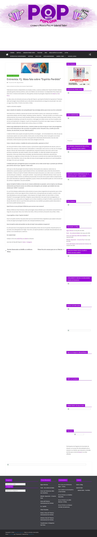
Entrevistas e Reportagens (18, 56)
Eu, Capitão (43, 506)
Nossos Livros (72, 56)
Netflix (19, 52)
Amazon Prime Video (29, 52)
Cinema (12, 52)
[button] (65, 56)
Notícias (30, 56)
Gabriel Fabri (60, 56)
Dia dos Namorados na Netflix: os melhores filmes (19, 251)
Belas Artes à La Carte (55, 52)
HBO (46, 52)
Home (24, 242)
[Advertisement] (48, 39)
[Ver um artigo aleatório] (90, 54)
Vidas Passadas (44, 509)
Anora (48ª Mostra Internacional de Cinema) (77, 244)
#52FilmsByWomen (48, 56)
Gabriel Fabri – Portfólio (84, 490)
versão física (19, 238)
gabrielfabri (20, 82)
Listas (66, 52)
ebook (54, 93)
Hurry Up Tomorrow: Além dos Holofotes (76, 235)
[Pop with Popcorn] (48, 5)
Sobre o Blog (79, 484)
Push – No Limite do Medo (73, 233)
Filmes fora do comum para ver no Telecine (50, 249)
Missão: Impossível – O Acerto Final (75, 239)
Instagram (29, 242)
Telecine (39, 52)
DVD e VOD (38, 56)
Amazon (80, 452)
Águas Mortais (70, 230)
